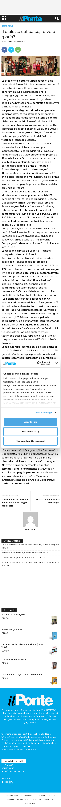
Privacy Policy (22, 799)
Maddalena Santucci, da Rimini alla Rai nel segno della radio (14, 502)
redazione (8, 42)
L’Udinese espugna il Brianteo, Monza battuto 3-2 (24, 557)
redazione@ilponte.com (13, 771)
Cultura (7, 26)
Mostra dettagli (44, 412)
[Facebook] (4, 50)
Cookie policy (35, 799)
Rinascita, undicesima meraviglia (48, 501)
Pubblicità (51, 796)
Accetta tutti (30, 421)
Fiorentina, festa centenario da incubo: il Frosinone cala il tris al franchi (30, 564)
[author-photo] (30, 519)
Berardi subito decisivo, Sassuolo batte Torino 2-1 (24, 552)
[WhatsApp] (18, 50)
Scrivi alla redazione (14, 796)
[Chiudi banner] (57, 363)
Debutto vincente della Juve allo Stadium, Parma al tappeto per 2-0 (30, 546)
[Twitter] (11, 50)
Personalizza (29, 431)
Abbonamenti (39, 796)
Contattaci (11, 799)
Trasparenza (48, 799)
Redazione (28, 796)
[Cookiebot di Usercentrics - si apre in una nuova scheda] (37, 363)
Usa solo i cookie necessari (30, 441)
